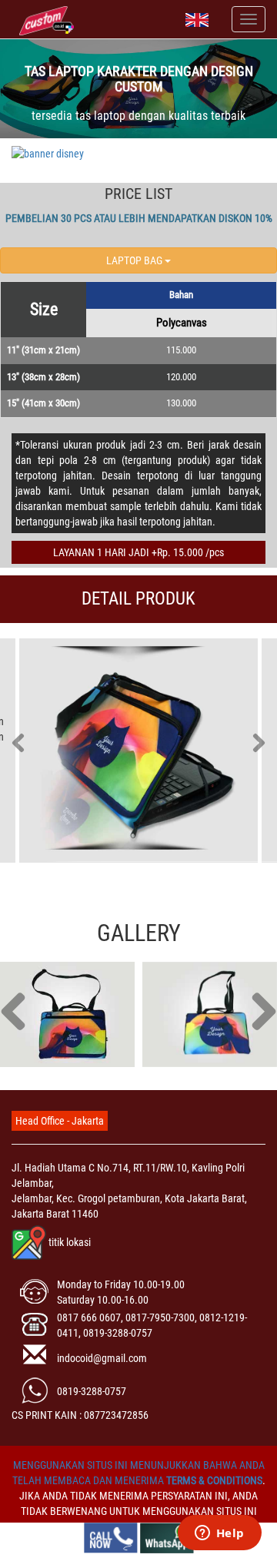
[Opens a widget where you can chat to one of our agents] (219, 1534)
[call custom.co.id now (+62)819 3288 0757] (111, 1537)
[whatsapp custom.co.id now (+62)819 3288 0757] (167, 1537)
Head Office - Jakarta (59, 1121)
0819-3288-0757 (91, 1391)
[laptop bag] (67, 1015)
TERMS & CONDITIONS (214, 1480)
